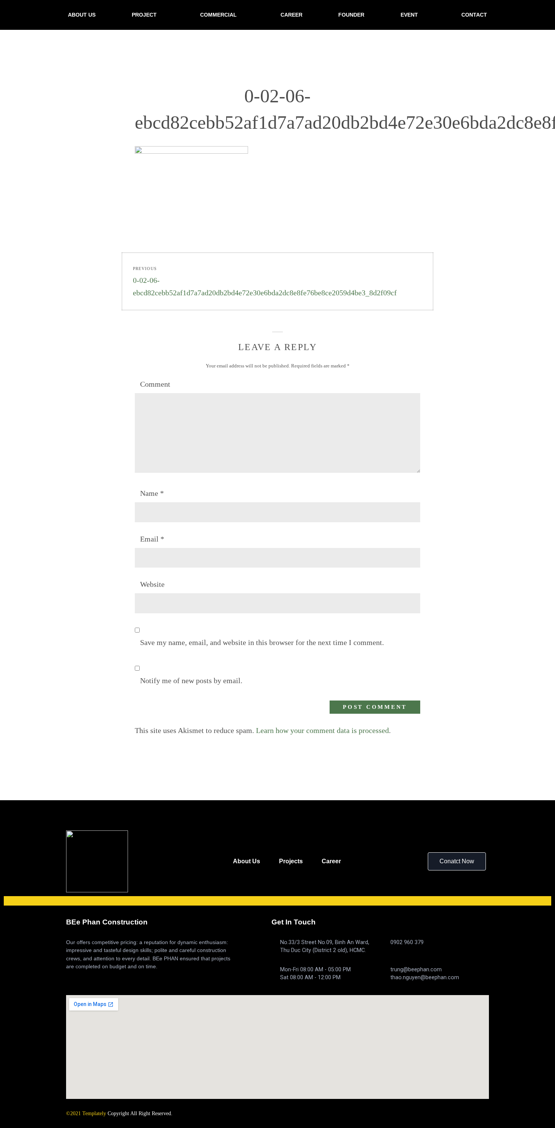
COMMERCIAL (218, 15)
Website (152, 584)
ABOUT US (82, 15)
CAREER (291, 15)
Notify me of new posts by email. (191, 680)
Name (152, 493)
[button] (457, 861)
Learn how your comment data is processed (322, 730)
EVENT (409, 15)
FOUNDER (351, 15)
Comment (155, 384)
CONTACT (474, 15)
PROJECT (144, 15)
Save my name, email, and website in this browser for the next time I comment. (262, 642)
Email (152, 539)
